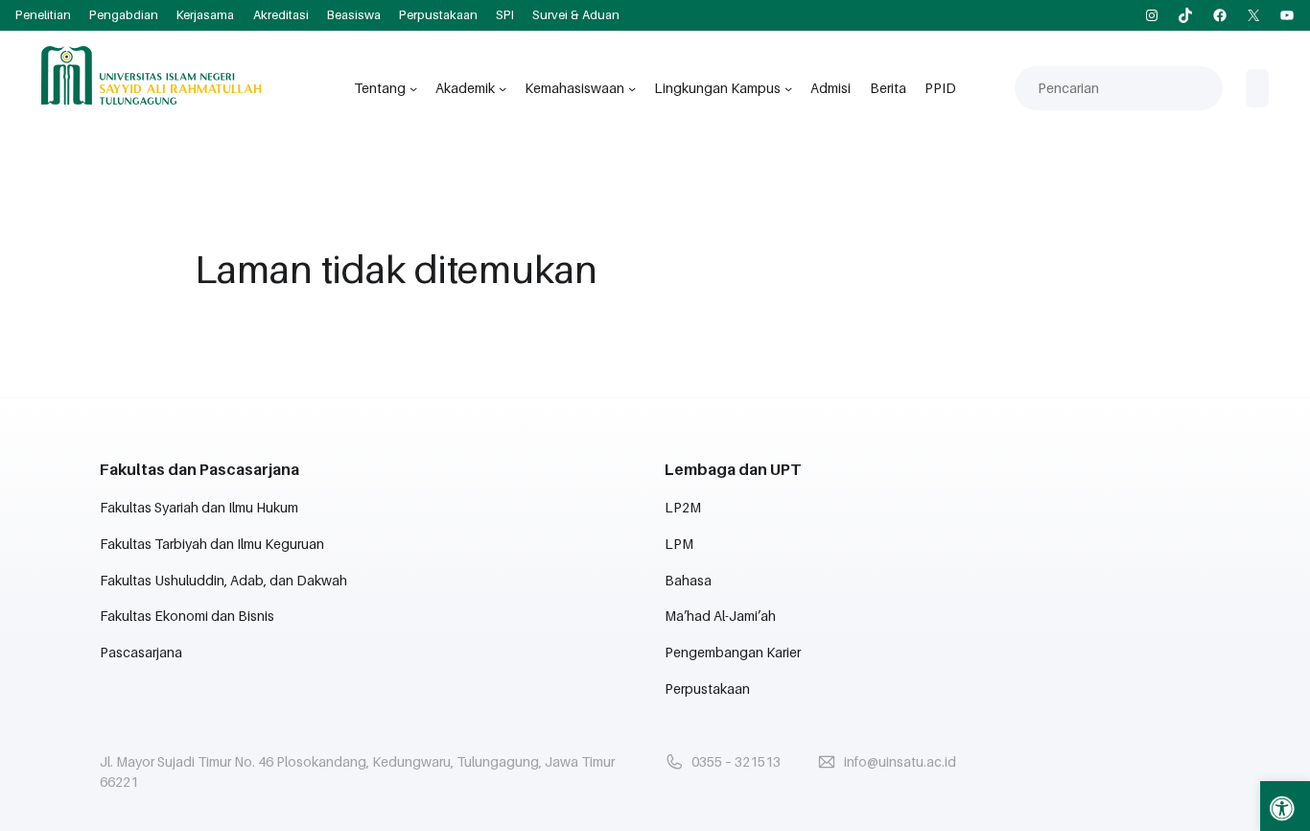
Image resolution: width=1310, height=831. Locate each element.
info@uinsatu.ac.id (900, 761)
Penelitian (43, 15)
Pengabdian (123, 15)
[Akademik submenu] (502, 88)
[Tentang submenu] (413, 88)
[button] (1285, 806)
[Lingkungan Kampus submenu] (788, 88)
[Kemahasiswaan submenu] (632, 88)
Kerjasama (205, 15)
